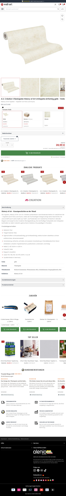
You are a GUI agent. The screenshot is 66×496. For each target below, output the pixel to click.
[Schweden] (50, 480)
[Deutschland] (34, 480)
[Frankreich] (36, 480)
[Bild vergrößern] (62, 19)
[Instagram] (34, 470)
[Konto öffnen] (55, 4)
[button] (33, 45)
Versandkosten (11, 401)
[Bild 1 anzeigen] (10, 87)
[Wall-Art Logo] (6, 4)
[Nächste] (64, 182)
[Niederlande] (41, 480)
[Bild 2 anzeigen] (30, 87)
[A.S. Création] (33, 200)
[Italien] (39, 480)
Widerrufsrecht (24, 439)
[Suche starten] (58, 9)
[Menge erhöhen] (12, 145)
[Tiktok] (45, 470)
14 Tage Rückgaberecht (46, 401)
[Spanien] (48, 480)
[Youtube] (41, 470)
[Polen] (53, 480)
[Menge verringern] (2, 145)
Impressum (4, 439)
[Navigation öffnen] (2, 9)
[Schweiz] (46, 480)
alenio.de (35, 457)
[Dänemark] (43, 480)
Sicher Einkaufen (11, 411)
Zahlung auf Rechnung (46, 422)
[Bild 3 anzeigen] (49, 87)
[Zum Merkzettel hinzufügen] (62, 15)
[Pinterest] (38, 470)
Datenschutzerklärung (14, 439)
